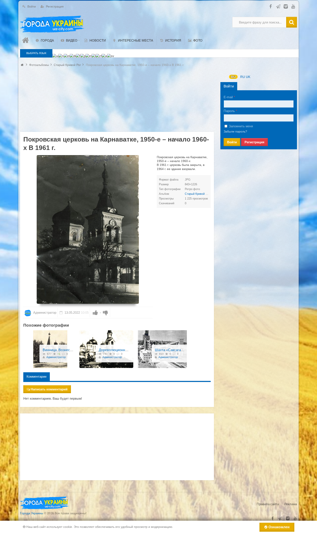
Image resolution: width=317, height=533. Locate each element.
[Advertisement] (117, 102)
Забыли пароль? (235, 131)
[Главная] (26, 40)
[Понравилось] (95, 312)
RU (233, 77)
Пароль (229, 111)
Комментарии (36, 376)
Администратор (44, 312)
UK (248, 77)
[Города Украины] (52, 24)
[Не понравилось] (105, 312)
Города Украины (31, 513)
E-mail (228, 97)
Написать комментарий (49, 389)
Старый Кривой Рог (197, 193)
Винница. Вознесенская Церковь (69, 350)
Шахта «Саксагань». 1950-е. (177, 350)
